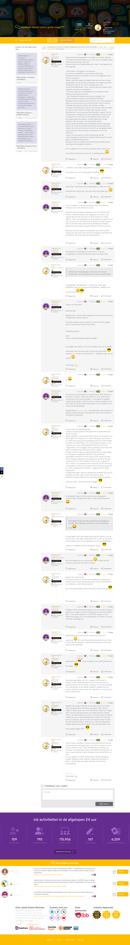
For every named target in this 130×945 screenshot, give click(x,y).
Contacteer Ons (32, 924)
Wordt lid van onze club (63, 851)
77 (114, 894)
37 (114, 883)
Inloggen (100, 47)
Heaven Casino (70, 365)
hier (74, 354)
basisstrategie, (82, 410)
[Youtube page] (63, 917)
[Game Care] (21, 928)
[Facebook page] (57, 911)
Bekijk (121, 871)
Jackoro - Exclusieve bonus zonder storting (48, 875)
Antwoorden (107, 159)
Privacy (59, 940)
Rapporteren (72, 159)
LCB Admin (54, 184)
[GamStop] (75, 928)
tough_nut (13, 871)
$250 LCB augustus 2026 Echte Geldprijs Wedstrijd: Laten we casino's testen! (59, 896)
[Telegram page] (51, 911)
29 (114, 871)
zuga (84, 29)
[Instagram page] (57, 917)
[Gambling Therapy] (65, 928)
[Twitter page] (63, 911)
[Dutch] (98, 54)
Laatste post (79, 28)
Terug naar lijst (25, 40)
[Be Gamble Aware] (52, 928)
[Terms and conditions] (37, 928)
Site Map (80, 940)
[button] (94, 875)
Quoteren (96, 159)
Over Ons (18, 924)
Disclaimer (50, 940)
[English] (86, 54)
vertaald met (104, 54)
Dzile (11, 893)
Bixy (11, 882)
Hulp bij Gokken (69, 940)
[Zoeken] (112, 40)
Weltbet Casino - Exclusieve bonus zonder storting (50, 886)
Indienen (106, 804)
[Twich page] (51, 917)
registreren (51, 49)
